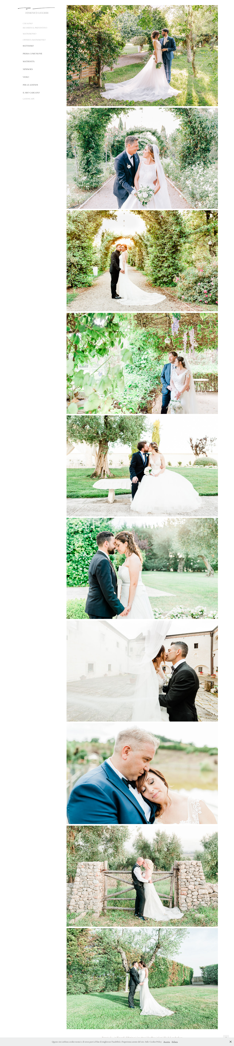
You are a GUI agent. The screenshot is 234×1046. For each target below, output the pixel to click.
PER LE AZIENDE (30, 85)
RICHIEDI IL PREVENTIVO (35, 27)
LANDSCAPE (28, 98)
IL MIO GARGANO (31, 92)
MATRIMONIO (29, 33)
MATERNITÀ (28, 61)
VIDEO (26, 77)
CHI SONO (28, 23)
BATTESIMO (28, 46)
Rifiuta (175, 1041)
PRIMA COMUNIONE (32, 53)
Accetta (166, 1041)
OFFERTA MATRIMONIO (34, 40)
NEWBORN (28, 69)
